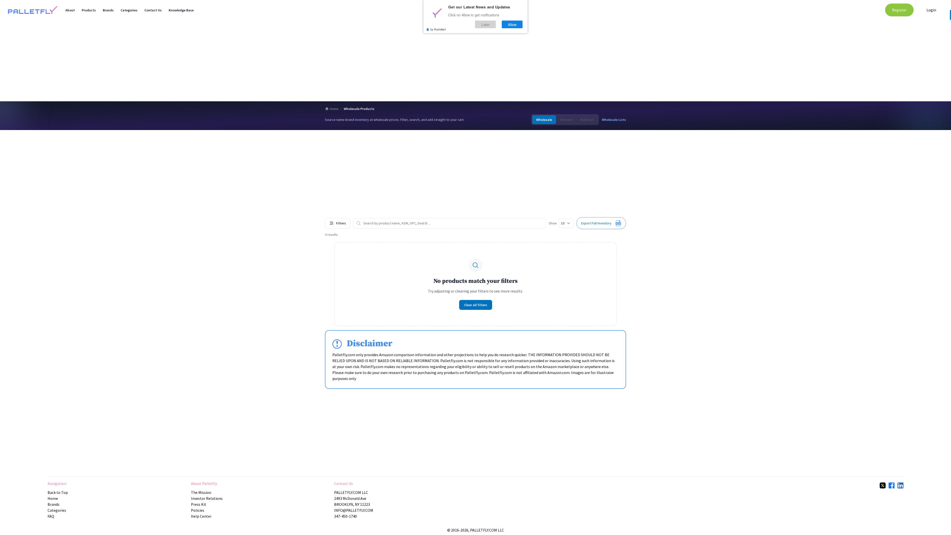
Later (485, 24)
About (70, 10)
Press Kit (198, 504)
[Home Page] (32, 10)
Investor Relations (207, 498)
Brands (108, 10)
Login (931, 9)
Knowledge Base (181, 10)
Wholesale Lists (614, 119)
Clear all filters (475, 305)
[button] (601, 223)
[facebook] (892, 485)
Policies (197, 510)
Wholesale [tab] (544, 119)
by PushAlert (438, 29)
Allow (512, 24)
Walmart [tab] (587, 119)
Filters (341, 223)
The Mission (201, 492)
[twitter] (883, 485)
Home (334, 109)
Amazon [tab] (566, 119)
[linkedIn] (900, 485)
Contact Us (153, 10)
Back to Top (58, 492)
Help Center (201, 516)
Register (899, 9)
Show (553, 223)
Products (89, 10)
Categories (129, 10)
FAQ (51, 516)
